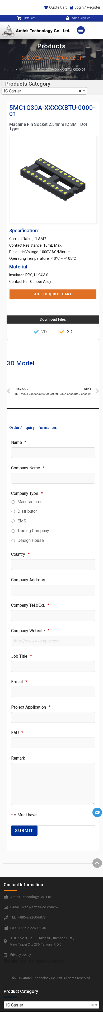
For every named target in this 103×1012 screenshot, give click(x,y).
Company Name (28, 467)
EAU (17, 732)
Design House (30, 540)
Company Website (30, 630)
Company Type (27, 493)
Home (8, 69)
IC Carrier (25, 69)
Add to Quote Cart (53, 294)
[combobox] (44, 91)
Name (18, 442)
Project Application (30, 707)
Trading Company (33, 530)
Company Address (28, 579)
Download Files (53, 319)
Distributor (27, 511)
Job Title (21, 656)
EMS (21, 520)
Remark (18, 758)
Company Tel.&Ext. (30, 605)
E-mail (19, 681)
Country (20, 554)
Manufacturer (29, 501)
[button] (81, 30)
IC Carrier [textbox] (42, 91)
